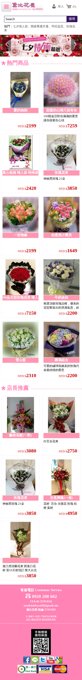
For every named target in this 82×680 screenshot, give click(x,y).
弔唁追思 (57, 26)
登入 (61, 6)
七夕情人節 (20, 26)
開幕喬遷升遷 (40, 26)
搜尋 (72, 19)
